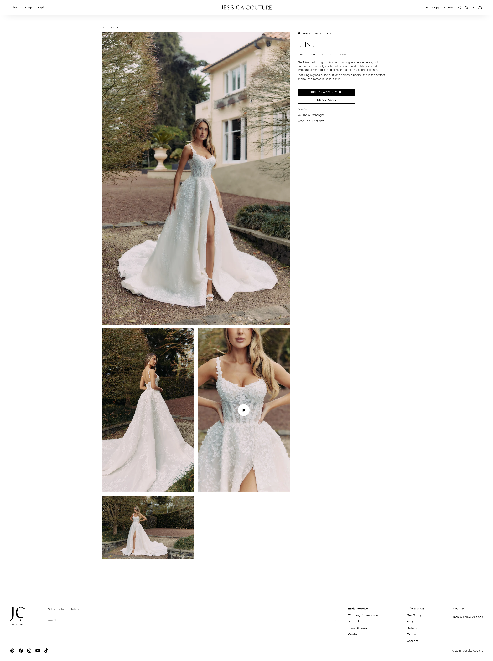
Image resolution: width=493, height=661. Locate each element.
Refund (412, 628)
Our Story (414, 615)
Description (307, 54)
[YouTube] (37, 650)
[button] (480, 7)
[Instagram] (29, 650)
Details (325, 54)
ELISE (116, 27)
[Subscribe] (336, 620)
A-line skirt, (327, 75)
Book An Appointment (326, 92)
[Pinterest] (12, 650)
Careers (412, 641)
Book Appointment (439, 7)
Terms (411, 634)
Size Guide (304, 109)
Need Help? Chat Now (311, 121)
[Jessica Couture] (23, 616)
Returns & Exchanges (311, 115)
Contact (354, 634)
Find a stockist (326, 100)
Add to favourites (316, 33)
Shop (28, 7)
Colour (340, 54)
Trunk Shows (357, 628)
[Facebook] (20, 650)
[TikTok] (46, 650)
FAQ (410, 621)
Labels (14, 7)
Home (105, 27)
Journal (353, 621)
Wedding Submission (363, 615)
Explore (43, 7)
